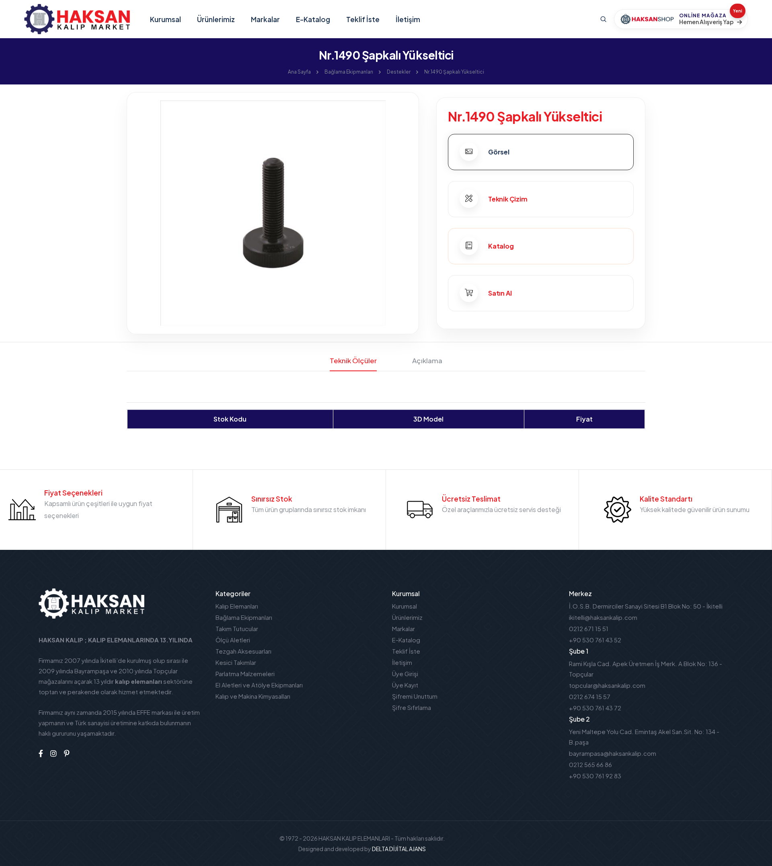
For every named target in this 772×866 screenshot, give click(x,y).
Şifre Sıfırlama (411, 707)
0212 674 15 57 (589, 696)
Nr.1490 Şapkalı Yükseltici (454, 72)
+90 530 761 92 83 (595, 776)
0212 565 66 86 (590, 764)
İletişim (408, 19)
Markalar (265, 19)
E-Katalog (313, 19)
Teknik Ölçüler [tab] (353, 360)
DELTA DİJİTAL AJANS (399, 848)
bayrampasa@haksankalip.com (612, 753)
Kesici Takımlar (236, 662)
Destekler (399, 72)
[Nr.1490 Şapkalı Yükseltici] (273, 212)
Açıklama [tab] (427, 360)
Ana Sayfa (299, 72)
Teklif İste (363, 19)
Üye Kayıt (405, 685)
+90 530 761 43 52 (595, 640)
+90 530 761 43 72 (595, 708)
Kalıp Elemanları (237, 606)
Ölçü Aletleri (233, 640)
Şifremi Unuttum (414, 696)
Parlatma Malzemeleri (245, 673)
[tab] (541, 152)
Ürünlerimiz (216, 19)
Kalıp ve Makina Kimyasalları (253, 696)
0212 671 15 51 (588, 628)
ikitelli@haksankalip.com (603, 617)
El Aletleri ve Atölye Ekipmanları (259, 685)
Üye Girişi (405, 673)
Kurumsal (165, 19)
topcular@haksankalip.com (607, 685)
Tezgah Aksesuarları (243, 651)
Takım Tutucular (237, 628)
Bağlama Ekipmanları (348, 72)
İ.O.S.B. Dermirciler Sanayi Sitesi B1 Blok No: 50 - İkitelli (646, 606)
